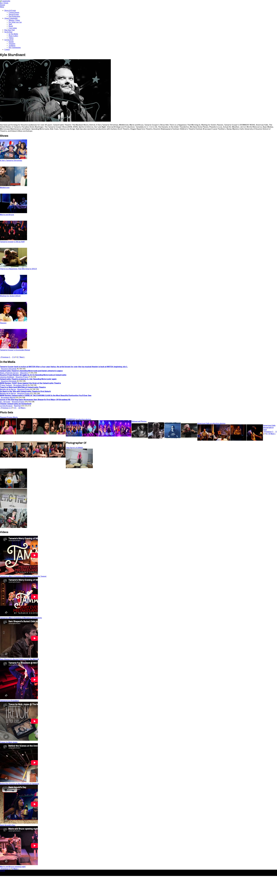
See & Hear (8, 32)
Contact (7, 49)
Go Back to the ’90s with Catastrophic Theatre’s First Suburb (25, 391)
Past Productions (14, 16)
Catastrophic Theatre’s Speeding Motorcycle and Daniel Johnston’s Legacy (31, 371)
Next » (22, 357)
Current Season (14, 12)
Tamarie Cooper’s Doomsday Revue (15, 350)
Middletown (5, 187)
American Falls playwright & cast (269, 427)
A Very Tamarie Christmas (11, 160)
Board (11, 26)
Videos (11, 38)
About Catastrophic (11, 18)
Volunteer (12, 44)
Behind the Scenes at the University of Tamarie (19, 784)
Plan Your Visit (9, 30)
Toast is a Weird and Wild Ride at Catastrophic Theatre (23, 387)
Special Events (14, 14)
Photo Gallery (13, 36)
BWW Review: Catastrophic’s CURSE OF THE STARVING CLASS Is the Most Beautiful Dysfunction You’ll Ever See (45, 395)
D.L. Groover (5, 402)
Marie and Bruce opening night (13, 867)
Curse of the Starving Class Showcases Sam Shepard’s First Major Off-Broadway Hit (35, 400)
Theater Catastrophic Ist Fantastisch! (15, 404)
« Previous (4, 357)
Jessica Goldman (7, 377)
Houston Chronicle (8, 369)
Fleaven (3, 323)
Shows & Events (10, 10)
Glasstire (24, 373)
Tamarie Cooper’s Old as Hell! (12, 242)
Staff (10, 24)
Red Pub (17, 406)
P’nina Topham (6, 385)
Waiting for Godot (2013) (10, 296)
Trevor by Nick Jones (8, 742)
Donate (11, 42)
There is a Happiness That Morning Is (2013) (18, 269)
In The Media (13, 34)
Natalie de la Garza (8, 389)
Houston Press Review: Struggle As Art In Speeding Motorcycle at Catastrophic (33, 375)
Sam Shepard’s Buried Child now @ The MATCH (19, 659)
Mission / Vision (14, 20)
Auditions (12, 45)
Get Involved (8, 40)
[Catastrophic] (5, 1)
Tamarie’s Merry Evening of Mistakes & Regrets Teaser (23, 576)
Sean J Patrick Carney (9, 373)
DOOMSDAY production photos (78, 419)
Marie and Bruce (7, 215)
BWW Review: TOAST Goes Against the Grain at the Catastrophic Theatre (30, 383)
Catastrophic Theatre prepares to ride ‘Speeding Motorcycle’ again (28, 379)
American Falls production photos (211, 423)
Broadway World (20, 385)
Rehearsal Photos (139, 421)
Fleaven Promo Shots (9, 417)
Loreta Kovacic (6, 406)
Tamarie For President (9, 701)
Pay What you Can (15, 22)
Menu (2, 7)
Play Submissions (15, 47)
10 (19, 408)
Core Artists (13, 28)
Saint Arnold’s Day (7, 825)
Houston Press (22, 377)
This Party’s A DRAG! (74, 448)
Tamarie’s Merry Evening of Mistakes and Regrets (21, 618)
